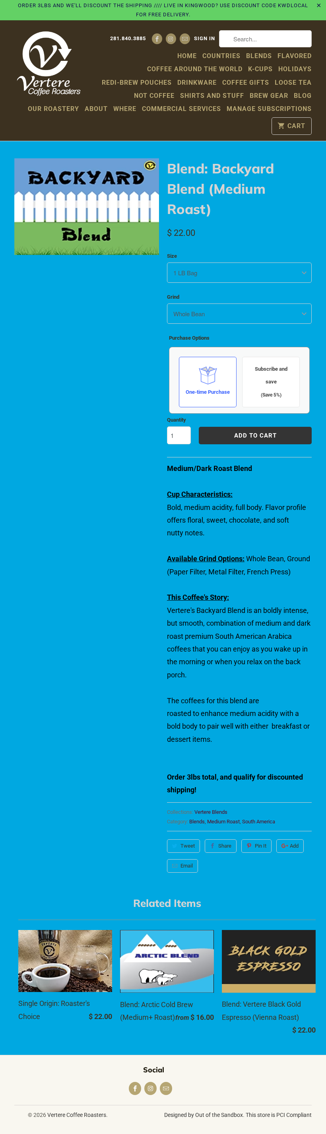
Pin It (260, 846)
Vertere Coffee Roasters (76, 1115)
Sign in (204, 38)
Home (187, 56)
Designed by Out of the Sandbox (203, 1115)
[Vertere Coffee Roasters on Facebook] (157, 38)
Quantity (176, 420)
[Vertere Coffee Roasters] (48, 62)
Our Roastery (53, 109)
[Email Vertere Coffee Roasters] (185, 38)
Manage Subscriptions (269, 109)
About (96, 109)
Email (186, 866)
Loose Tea (293, 82)
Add (294, 846)
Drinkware (197, 82)
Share (224, 846)
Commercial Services (181, 109)
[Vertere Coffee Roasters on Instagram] (171, 38)
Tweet (187, 846)
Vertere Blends (210, 812)
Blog (303, 95)
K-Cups (260, 69)
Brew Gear (269, 95)
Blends (259, 56)
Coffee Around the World (195, 69)
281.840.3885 (128, 38)
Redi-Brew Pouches (137, 82)
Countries (221, 56)
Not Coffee (154, 95)
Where (124, 109)
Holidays (295, 69)
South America (258, 822)
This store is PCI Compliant (279, 1115)
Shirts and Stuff (212, 95)
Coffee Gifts (245, 82)
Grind (173, 297)
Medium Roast (223, 822)
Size (172, 256)
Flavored (294, 56)
